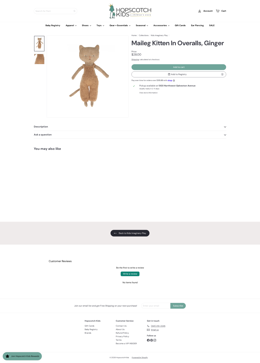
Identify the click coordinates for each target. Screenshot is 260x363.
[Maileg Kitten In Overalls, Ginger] (49, 178)
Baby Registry (53, 25)
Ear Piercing (197, 25)
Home (134, 35)
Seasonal (141, 25)
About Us (120, 329)
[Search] (74, 11)
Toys (99, 25)
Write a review (130, 273)
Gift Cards (180, 25)
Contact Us (121, 326)
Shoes (85, 25)
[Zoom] (87, 76)
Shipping (135, 59)
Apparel (70, 25)
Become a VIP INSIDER (126, 343)
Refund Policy (122, 333)
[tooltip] (222, 74)
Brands (88, 333)
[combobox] (55, 11)
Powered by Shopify (140, 357)
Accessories (160, 25)
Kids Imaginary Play (159, 35)
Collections (144, 35)
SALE (211, 25)
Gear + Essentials (119, 25)
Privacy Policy (122, 336)
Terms (119, 340)
